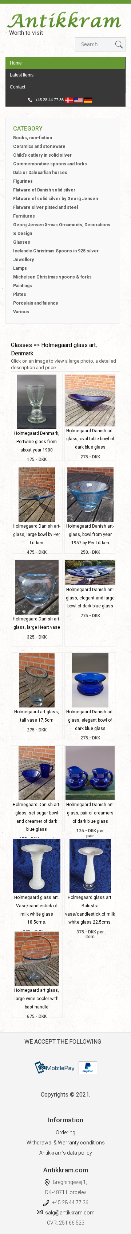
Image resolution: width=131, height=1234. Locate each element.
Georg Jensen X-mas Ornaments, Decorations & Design (61, 229)
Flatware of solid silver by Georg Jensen (55, 198)
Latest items (21, 75)
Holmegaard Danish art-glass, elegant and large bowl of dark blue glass (90, 598)
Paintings (22, 285)
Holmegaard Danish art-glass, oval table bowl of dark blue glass (90, 439)
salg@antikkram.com (70, 1213)
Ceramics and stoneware (39, 146)
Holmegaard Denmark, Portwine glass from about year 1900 (36, 442)
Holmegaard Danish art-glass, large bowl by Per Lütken (36, 534)
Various (21, 311)
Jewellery (23, 259)
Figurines (23, 181)
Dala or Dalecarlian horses (40, 172)
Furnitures (24, 216)
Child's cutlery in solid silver (42, 155)
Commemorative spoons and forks (50, 163)
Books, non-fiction (32, 137)
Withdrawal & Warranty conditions (66, 1143)
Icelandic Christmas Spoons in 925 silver (56, 250)
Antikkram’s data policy (65, 1153)
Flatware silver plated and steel (45, 207)
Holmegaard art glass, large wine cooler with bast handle (36, 999)
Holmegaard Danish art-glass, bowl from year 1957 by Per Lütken (90, 534)
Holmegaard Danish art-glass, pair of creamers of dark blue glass (90, 813)
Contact (17, 87)
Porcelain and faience (35, 303)
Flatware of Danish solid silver (44, 190)
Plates (19, 294)
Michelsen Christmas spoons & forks (52, 277)
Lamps (20, 268)
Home (16, 63)
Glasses (21, 242)
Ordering (65, 1132)
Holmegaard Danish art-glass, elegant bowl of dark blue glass (90, 720)
